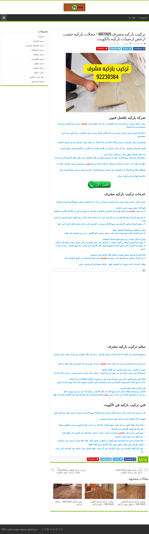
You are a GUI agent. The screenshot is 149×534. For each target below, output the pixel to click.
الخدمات (103, 258)
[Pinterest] (56, 529)
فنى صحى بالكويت (36, 77)
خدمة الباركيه (138, 43)
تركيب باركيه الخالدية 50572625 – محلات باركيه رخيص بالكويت (71, 470)
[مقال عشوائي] (4, 17)
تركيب (106, 395)
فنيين (88, 164)
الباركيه (84, 124)
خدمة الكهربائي (38, 59)
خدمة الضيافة (38, 54)
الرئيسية (143, 18)
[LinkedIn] (54, 529)
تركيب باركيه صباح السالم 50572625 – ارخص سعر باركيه (131, 502)
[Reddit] (47, 529)
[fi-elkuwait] (74, 6)
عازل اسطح (39, 72)
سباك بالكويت (38, 68)
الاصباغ (41, 36)
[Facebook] (59, 529)
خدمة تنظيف (39, 63)
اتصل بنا (132, 18)
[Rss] (62, 529)
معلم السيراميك (37, 81)
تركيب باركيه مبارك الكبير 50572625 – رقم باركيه (102, 502)
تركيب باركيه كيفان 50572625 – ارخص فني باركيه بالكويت (128, 470)
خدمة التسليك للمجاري (35, 45)
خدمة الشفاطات (37, 50)
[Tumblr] (45, 529)
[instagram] (42, 529)
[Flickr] (51, 529)
